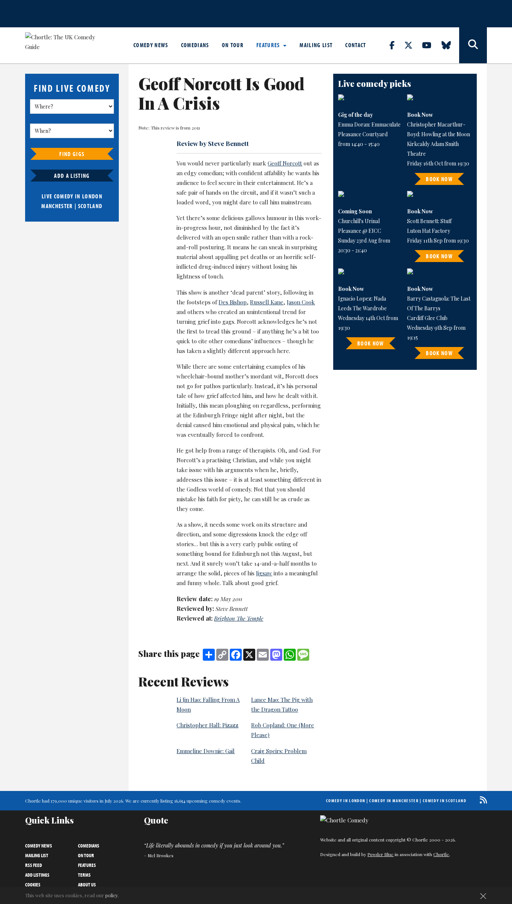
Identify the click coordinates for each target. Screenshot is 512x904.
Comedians (195, 45)
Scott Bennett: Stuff (429, 221)
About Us (87, 884)
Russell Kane (266, 302)
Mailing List (315, 45)
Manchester (57, 206)
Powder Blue (380, 854)
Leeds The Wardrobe (362, 308)
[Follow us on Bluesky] (451, 45)
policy (111, 895)
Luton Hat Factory (428, 230)
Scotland (90, 206)
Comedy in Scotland (444, 800)
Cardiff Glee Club (427, 318)
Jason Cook (301, 302)
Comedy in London (345, 800)
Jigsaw (264, 573)
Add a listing (72, 175)
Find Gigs (71, 154)
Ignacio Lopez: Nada (362, 298)
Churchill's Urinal (359, 221)
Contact (355, 45)
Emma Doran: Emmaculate (369, 124)
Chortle (441, 854)
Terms (84, 874)
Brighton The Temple (238, 618)
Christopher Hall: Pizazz (207, 725)
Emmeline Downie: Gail (206, 751)
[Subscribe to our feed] (481, 799)
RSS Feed (33, 865)
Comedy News (150, 45)
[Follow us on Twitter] (413, 45)
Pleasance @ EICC (359, 230)
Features (268, 45)
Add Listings (37, 874)
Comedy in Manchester (394, 800)
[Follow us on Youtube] (431, 45)
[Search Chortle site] (473, 45)
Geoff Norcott (285, 163)
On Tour (233, 45)
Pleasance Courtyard (363, 134)
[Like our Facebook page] (396, 45)
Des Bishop (233, 302)
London (92, 196)
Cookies (32, 884)
